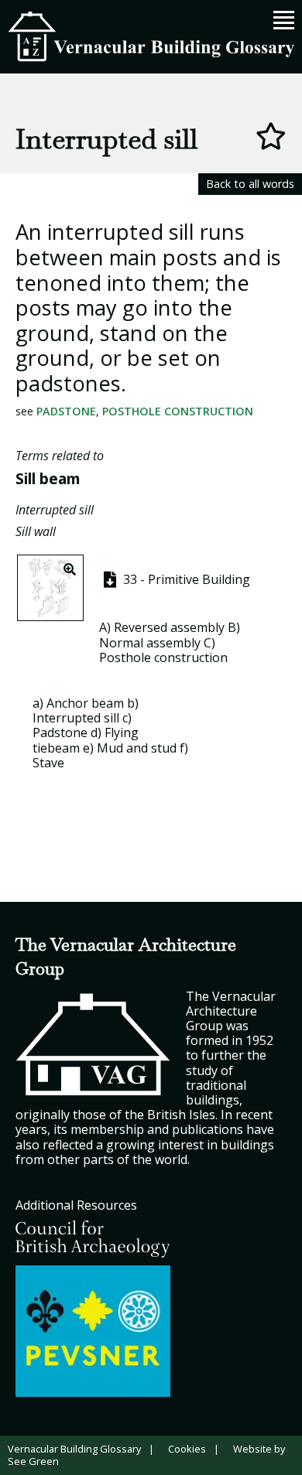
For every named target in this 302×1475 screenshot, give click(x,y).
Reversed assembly (169, 627)
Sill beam (48, 478)
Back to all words (250, 183)
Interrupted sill (54, 509)
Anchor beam (85, 703)
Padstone (66, 411)
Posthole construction (177, 411)
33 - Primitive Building (185, 579)
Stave (48, 762)
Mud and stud (137, 747)
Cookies (187, 1449)
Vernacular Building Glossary (74, 1449)
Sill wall (35, 531)
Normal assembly (150, 642)
